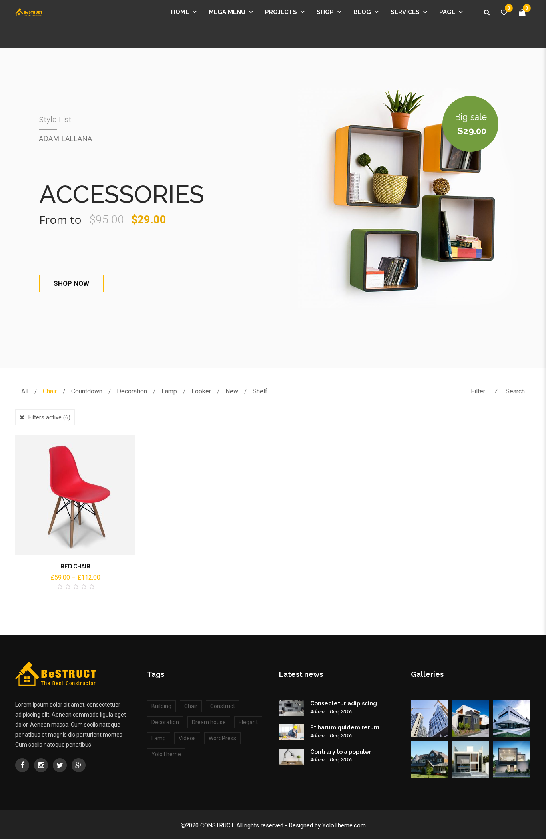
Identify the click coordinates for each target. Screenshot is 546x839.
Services (405, 12)
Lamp (169, 391)
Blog (362, 12)
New (231, 391)
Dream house (209, 722)
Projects (281, 12)
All (24, 391)
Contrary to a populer (340, 752)
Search (515, 391)
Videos (187, 738)
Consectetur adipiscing (343, 703)
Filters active (49, 417)
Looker (201, 391)
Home (180, 12)
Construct (222, 706)
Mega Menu (227, 12)
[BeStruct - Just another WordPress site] (28, 12)
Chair (50, 391)
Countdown (86, 391)
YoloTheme (166, 754)
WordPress (222, 738)
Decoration (132, 391)
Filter (478, 391)
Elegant (248, 722)
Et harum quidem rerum (344, 727)
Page (447, 12)
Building (161, 706)
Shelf (260, 391)
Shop (325, 12)
